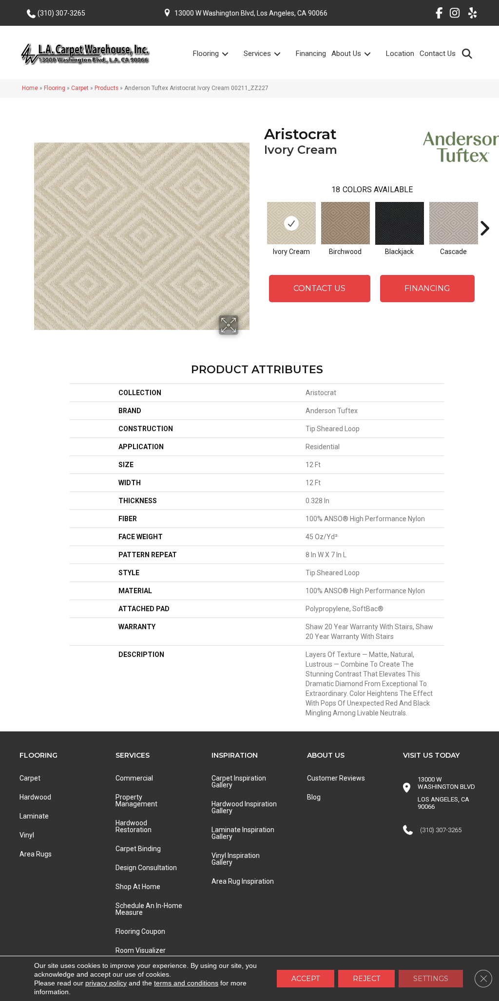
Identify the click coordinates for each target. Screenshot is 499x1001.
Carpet (80, 88)
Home (30, 88)
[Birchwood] (345, 223)
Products (106, 88)
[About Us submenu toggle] (373, 53)
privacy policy (106, 983)
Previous (259, 213)
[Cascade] (453, 223)
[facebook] (435, 14)
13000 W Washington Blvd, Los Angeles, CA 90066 (250, 13)
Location (400, 53)
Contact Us (438, 53)
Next (484, 213)
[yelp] (469, 14)
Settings (430, 978)
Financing (311, 53)
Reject (366, 978)
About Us (346, 53)
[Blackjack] (399, 223)
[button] (469, 53)
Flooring (206, 53)
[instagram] (452, 14)
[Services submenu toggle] (283, 53)
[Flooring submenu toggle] (231, 53)
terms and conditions (186, 983)
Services (257, 53)
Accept (305, 978)
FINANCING (427, 288)
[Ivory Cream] (291, 223)
